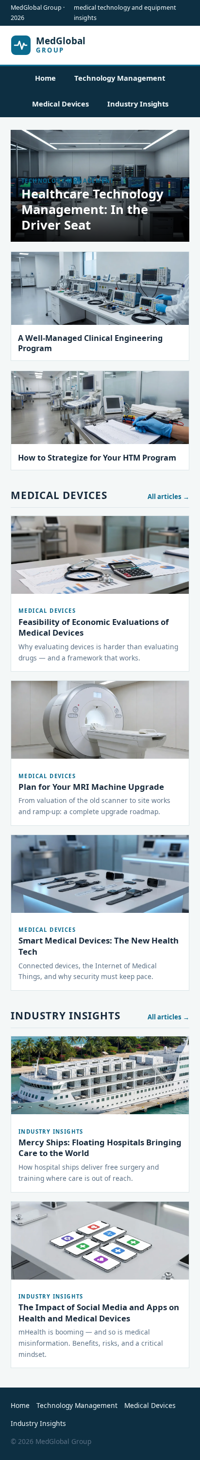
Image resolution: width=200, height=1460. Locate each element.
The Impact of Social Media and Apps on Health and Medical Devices (98, 1312)
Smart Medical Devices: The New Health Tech (98, 946)
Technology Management (119, 78)
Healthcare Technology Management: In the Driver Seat (92, 209)
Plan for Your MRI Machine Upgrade (91, 786)
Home (45, 78)
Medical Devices (60, 103)
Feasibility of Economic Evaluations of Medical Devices (93, 627)
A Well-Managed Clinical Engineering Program (90, 343)
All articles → (168, 496)
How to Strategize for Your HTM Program (97, 457)
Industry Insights (137, 103)
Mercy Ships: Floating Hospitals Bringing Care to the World (100, 1148)
